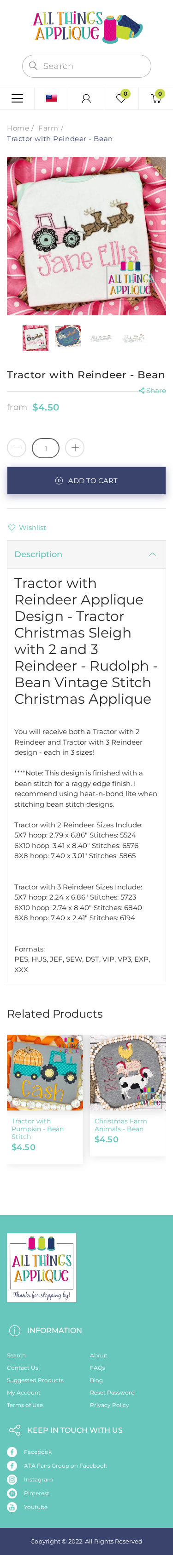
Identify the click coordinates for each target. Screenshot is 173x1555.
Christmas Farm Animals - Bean (121, 1125)
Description (38, 554)
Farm (48, 128)
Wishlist (32, 527)
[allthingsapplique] (86, 26)
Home (18, 128)
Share (156, 390)
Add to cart (93, 480)
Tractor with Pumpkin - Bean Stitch (38, 1129)
